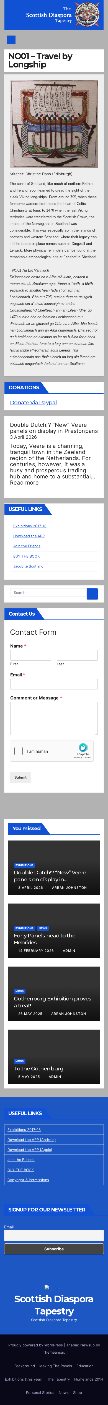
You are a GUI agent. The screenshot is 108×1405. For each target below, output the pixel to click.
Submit (20, 777)
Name (18, 646)
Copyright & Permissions (28, 1180)
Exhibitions (25, 865)
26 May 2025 (30, 1014)
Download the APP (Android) (31, 1140)
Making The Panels (55, 1366)
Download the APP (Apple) (29, 1150)
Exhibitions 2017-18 (30, 526)
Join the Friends (26, 546)
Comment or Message (36, 698)
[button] (97, 39)
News (43, 928)
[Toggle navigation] (55, 39)
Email (17, 675)
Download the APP (29, 536)
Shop (77, 1392)
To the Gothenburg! (39, 1068)
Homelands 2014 (88, 1379)
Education (85, 1366)
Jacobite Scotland (28, 566)
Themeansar (53, 1352)
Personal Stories (40, 1392)
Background (24, 1366)
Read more (24, 482)
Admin (69, 951)
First (14, 664)
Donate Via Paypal (33, 402)
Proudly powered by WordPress (36, 1345)
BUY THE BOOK (26, 556)
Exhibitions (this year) (24, 1379)
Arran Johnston (69, 887)
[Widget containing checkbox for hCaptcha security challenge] (52, 751)
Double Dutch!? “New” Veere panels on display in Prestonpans (54, 428)
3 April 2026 (31, 887)
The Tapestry (58, 1379)
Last (60, 664)
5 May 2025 (29, 1077)
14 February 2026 (36, 951)
